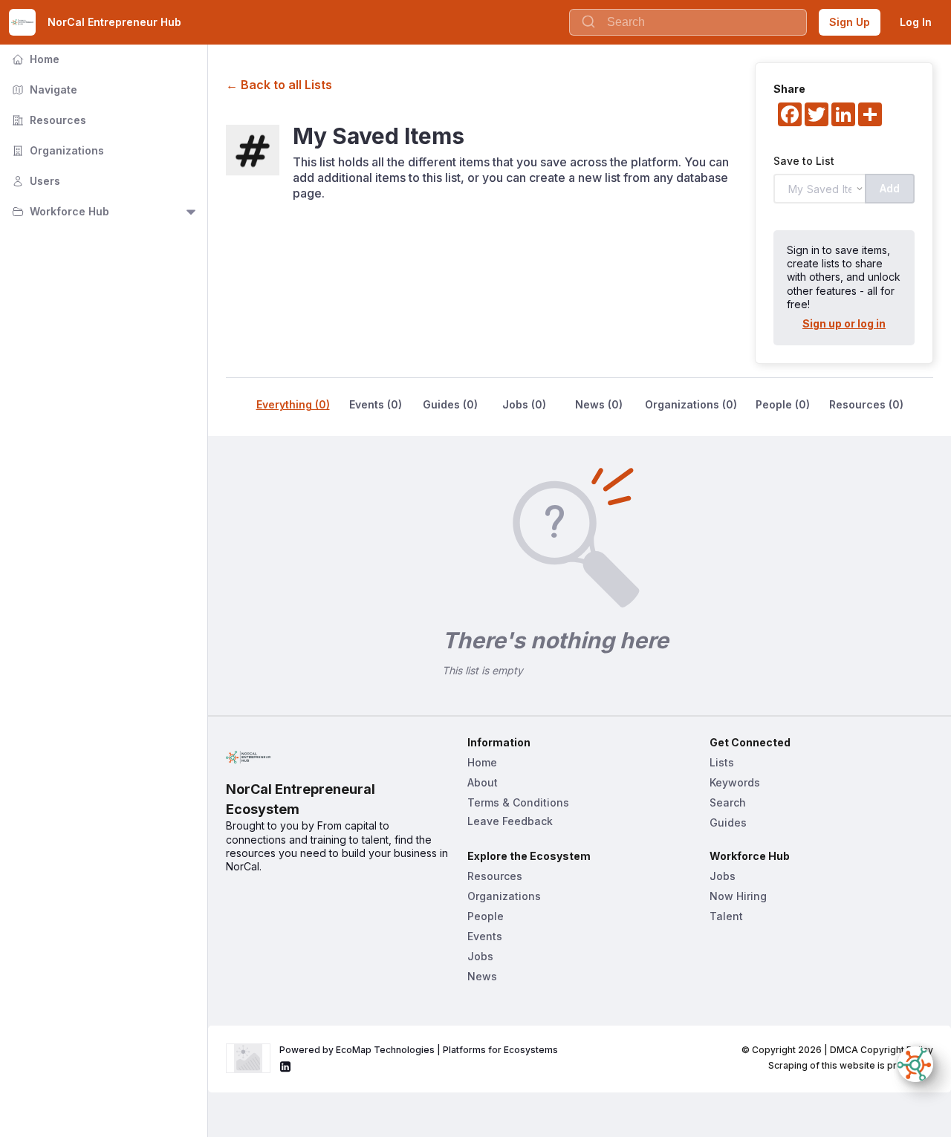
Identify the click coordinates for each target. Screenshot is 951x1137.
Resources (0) (866, 404)
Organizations (56, 150)
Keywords (735, 782)
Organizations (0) (691, 404)
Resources (47, 120)
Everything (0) (293, 404)
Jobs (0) (524, 404)
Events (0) (375, 404)
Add (890, 188)
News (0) (599, 404)
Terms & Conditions (518, 802)
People (485, 916)
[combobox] (688, 22)
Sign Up (849, 22)
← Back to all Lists (279, 84)
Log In (916, 22)
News (482, 976)
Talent (726, 916)
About (482, 782)
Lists (722, 762)
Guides (728, 822)
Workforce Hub (59, 211)
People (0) (783, 404)
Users (34, 181)
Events (484, 936)
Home (34, 59)
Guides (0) (450, 404)
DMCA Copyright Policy (881, 1049)
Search (728, 802)
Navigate (43, 89)
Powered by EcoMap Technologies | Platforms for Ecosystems (418, 1049)
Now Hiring (738, 896)
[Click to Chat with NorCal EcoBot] (915, 1064)
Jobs (480, 956)
